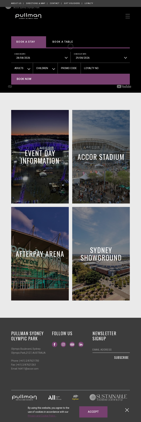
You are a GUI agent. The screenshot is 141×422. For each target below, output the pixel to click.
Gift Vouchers (72, 3)
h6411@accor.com (28, 368)
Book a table (62, 41)
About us (16, 3)
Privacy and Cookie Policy (42, 415)
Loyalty (89, 3)
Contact (54, 3)
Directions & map (35, 3)
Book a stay (25, 41)
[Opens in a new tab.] (24, 397)
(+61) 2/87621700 (29, 360)
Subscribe (121, 357)
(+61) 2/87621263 (26, 364)
